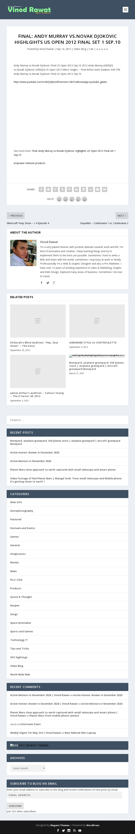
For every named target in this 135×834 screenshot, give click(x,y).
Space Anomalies (20, 622)
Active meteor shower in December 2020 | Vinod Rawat (44, 703)
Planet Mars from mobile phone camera (54, 715)
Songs (14, 614)
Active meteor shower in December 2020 (34, 452)
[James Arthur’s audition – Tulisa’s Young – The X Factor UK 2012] (38, 371)
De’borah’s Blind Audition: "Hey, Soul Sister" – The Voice (34, 344)
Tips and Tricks (19, 648)
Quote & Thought (21, 597)
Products (15, 588)
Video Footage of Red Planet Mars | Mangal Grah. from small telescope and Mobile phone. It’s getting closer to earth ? (66, 480)
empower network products (29, 163)
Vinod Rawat (46, 49)
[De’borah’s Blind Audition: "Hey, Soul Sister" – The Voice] (38, 321)
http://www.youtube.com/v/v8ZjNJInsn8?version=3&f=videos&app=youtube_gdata (60, 82)
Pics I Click (16, 579)
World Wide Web (20, 674)
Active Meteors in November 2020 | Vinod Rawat (40, 695)
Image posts (17, 553)
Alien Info (16, 502)
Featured (15, 519)
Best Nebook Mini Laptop (80, 732)
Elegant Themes (59, 825)
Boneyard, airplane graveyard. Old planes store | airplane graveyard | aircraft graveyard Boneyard (96, 366)
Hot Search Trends (34, 745)
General (15, 545)
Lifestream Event (30, 724)
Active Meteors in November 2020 (30, 461)
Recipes (14, 605)
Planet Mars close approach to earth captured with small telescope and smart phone (62, 469)
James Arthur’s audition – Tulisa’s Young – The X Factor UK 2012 (37, 394)
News (13, 571)
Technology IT (19, 640)
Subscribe (15, 806)
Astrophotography (21, 510)
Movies (14, 562)
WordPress (92, 825)
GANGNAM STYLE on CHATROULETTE (93, 342)
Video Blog (80, 49)
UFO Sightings (18, 657)
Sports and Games (21, 631)
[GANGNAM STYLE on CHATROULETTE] (97, 321)
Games (14, 536)
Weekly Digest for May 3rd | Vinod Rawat (35, 732)
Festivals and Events (22, 528)
